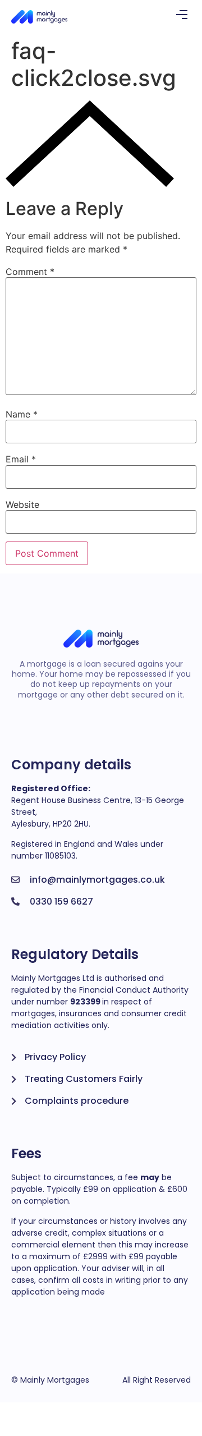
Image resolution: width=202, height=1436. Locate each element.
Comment (30, 271)
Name (22, 414)
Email (21, 459)
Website (22, 504)
